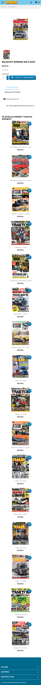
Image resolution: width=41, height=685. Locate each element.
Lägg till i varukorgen (22, 77)
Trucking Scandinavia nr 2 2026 (21, 280)
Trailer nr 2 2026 (20, 581)
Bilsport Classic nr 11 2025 (20, 447)
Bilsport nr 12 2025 (20, 314)
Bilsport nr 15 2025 (20, 648)
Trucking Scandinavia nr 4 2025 (20, 147)
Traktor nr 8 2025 (20, 614)
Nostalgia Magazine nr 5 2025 (20, 180)
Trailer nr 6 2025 (20, 548)
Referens (8, 92)
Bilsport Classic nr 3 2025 (20, 214)
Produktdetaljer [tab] (12, 87)
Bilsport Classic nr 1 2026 (20, 347)
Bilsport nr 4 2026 (20, 514)
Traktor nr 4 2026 (20, 247)
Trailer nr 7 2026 (20, 481)
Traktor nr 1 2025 (21, 414)
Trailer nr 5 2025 (20, 381)
